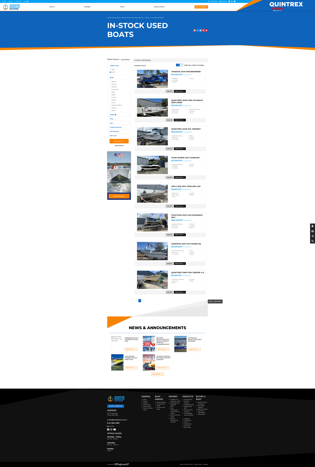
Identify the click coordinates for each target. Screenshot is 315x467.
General (146, 396)
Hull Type (113, 135)
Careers (10, 1)
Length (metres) (115, 127)
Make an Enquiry (119, 196)
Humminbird (187, 424)
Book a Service (201, 7)
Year (111, 123)
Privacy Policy (147, 406)
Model (112, 114)
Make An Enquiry (203, 409)
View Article (130, 349)
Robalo (114, 95)
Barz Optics (187, 427)
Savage (114, 100)
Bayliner (114, 81)
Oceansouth (187, 420)
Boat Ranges (159, 397)
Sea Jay (114, 97)
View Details (179, 91)
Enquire (169, 91)
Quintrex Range (161, 402)
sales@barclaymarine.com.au (118, 420)
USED (113, 72)
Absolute (114, 108)
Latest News (201, 414)
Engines (173, 396)
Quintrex (114, 84)
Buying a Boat (200, 397)
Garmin (186, 422)
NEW (113, 69)
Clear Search (125, 59)
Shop (122, 7)
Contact (145, 403)
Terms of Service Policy (186, 464)
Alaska (113, 110)
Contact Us (18, 1)
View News (156, 374)
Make (112, 77)
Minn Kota (187, 425)
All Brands (187, 418)
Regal (113, 92)
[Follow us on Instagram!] (111, 430)
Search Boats (118, 141)
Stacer (113, 102)
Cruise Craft (115, 89)
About (4, 1)
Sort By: (194, 65)
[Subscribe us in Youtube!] (115, 430)
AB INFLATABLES (117, 105)
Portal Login (146, 404)
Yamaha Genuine (189, 404)
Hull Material (114, 131)
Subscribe (111, 426)
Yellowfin (114, 87)
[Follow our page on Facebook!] (108, 430)
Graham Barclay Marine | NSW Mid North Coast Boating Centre (125, 17)
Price (111, 119)
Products (187, 396)
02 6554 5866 (114, 423)
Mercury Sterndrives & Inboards (174, 420)
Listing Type (114, 65)
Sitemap (205, 464)
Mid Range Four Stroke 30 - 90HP (175, 404)
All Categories (188, 399)
